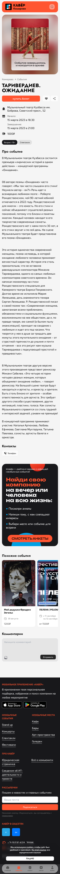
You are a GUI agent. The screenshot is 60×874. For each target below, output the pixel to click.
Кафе (35, 721)
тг (6, 832)
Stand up (7, 724)
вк (16, 832)
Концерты (8, 731)
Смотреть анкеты (30, 538)
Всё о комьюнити (42, 759)
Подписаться (30, 807)
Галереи (37, 741)
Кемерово (19, 8)
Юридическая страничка (10, 761)
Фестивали (9, 744)
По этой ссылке (39, 850)
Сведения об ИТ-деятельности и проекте (12, 774)
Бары (35, 728)
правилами (7, 815)
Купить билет (21, 98)
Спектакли (8, 738)
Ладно (30, 858)
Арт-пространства (43, 734)
